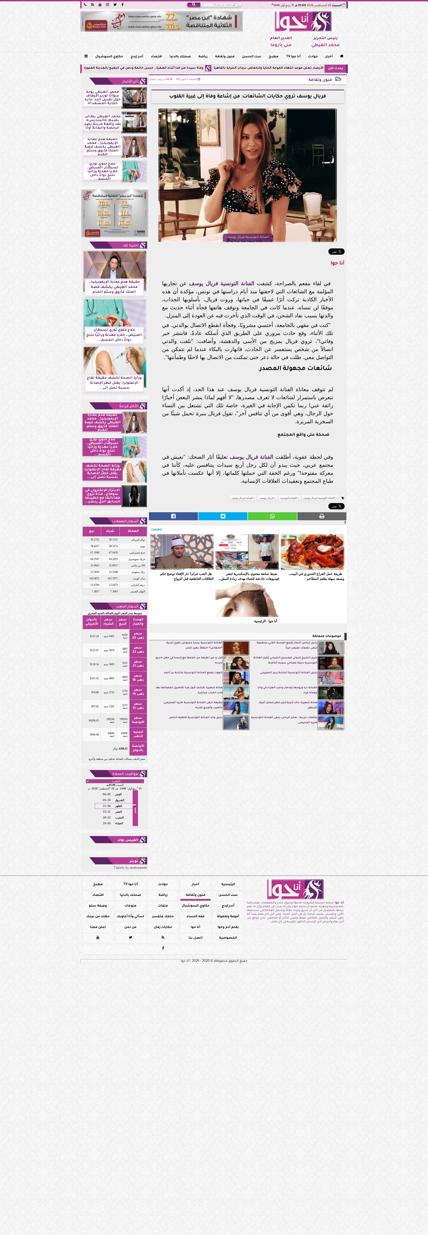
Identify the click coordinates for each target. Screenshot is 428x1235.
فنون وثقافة (225, 57)
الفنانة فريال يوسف (251, 457)
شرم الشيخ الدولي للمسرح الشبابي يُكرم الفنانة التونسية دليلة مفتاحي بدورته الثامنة (285, 660)
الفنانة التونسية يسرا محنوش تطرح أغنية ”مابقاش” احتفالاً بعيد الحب (194, 645)
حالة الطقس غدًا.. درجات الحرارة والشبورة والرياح (96, 68)
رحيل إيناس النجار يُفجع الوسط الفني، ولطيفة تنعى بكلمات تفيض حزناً (287, 645)
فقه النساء (195, 917)
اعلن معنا (98, 927)
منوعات (130, 906)
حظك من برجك (98, 917)
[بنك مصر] (161, 21)
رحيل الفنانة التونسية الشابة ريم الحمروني (288, 672)
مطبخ (273, 57)
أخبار (329, 57)
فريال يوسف (203, 283)
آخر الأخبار (130, 82)
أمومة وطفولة (228, 917)
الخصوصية (228, 938)
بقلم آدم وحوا (228, 927)
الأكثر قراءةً (128, 407)
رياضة (203, 57)
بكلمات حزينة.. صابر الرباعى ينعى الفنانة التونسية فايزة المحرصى (284, 720)
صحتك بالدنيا (180, 57)
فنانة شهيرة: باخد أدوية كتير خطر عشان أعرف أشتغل (288, 705)
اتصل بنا (195, 938)
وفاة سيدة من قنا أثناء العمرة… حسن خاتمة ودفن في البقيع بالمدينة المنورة (203, 68)
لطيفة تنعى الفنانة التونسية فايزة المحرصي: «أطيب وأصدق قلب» (192, 705)
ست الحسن (251, 57)
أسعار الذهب (127, 607)
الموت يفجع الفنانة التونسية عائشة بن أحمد (193, 672)
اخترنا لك (130, 246)
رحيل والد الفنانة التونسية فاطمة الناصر (195, 717)
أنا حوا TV (293, 57)
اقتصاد (156, 57)
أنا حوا (195, 927)
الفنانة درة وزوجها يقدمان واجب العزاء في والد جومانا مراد (287, 690)
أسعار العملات (125, 522)
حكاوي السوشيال (109, 57)
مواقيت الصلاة (125, 774)
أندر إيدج (137, 57)
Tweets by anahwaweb (130, 868)
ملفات (163, 906)
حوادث (313, 57)
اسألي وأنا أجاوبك (130, 917)
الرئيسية (228, 884)
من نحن (130, 927)
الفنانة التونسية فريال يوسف (319, 498)
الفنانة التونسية (237, 283)
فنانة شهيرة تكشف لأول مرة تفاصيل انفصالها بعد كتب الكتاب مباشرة (189, 690)
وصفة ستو (98, 906)
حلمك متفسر (163, 917)
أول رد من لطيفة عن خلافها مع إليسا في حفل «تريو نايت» (189, 660)
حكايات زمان (163, 927)
